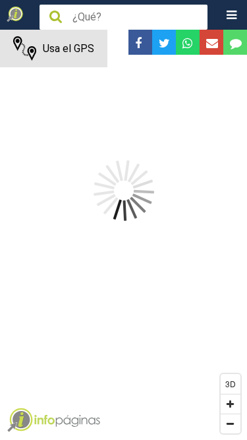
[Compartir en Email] (211, 42)
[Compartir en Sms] (235, 42)
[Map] (123, 235)
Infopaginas (20, 420)
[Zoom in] (230, 404)
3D (230, 383)
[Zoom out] (230, 423)
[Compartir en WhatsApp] (188, 42)
